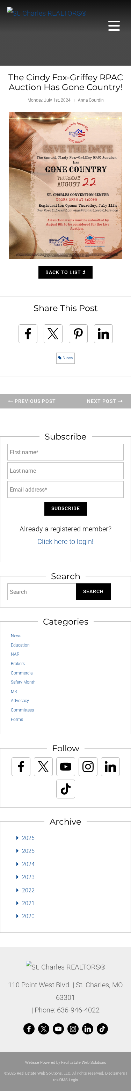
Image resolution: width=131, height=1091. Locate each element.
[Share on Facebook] (28, 333)
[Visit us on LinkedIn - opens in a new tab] (110, 766)
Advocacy (20, 700)
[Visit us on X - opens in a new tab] (43, 766)
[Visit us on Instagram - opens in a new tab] (88, 766)
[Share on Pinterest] (78, 333)
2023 (28, 877)
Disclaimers (115, 1073)
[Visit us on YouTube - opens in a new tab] (65, 766)
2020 (28, 916)
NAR (15, 654)
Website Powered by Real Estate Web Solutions (65, 1062)
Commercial (22, 673)
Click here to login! (65, 541)
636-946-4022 (78, 1010)
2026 (28, 838)
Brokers (18, 663)
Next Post (102, 401)
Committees (22, 710)
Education (20, 645)
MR (14, 691)
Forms (17, 719)
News (67, 357)
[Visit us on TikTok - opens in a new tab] (65, 789)
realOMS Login (65, 1080)
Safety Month (23, 682)
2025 (28, 851)
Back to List (63, 272)
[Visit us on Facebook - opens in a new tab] (21, 766)
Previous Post (34, 401)
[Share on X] (53, 333)
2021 (28, 903)
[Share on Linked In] (103, 333)
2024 (28, 864)
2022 (28, 890)
